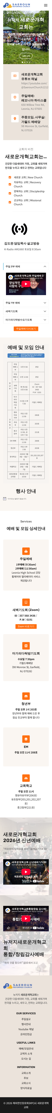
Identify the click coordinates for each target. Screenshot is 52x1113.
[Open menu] (46, 5)
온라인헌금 (26, 1034)
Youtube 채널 (26, 1029)
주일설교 (26, 1019)
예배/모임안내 (26, 1048)
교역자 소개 (26, 1053)
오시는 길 (26, 1058)
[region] (26, 34)
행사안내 (26, 1024)
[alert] (26, 498)
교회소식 (26, 1083)
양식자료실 (26, 1088)
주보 (26, 1078)
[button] (22, 62)
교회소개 (26, 1073)
